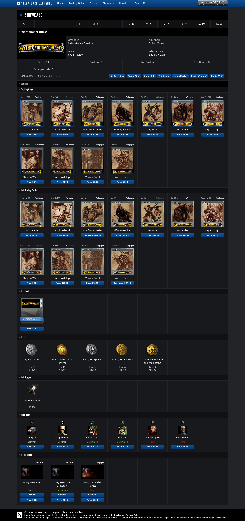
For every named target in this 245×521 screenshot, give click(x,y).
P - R (113, 24)
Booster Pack (27, 291)
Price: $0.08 (62, 182)
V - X (149, 24)
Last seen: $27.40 (122, 283)
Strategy (78, 54)
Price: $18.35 (183, 235)
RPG (70, 54)
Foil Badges (26, 377)
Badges (25, 337)
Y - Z (166, 24)
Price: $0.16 (32, 182)
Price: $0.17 (122, 446)
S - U (131, 24)
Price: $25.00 (213, 235)
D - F (43, 24)
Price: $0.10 (122, 182)
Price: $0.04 (122, 134)
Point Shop (164, 76)
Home (60, 3)
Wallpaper (40, 97)
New (219, 24)
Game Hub (149, 76)
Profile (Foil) (217, 76)
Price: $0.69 (182, 446)
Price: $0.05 (32, 134)
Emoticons (26, 414)
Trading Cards (27, 89)
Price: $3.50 (62, 235)
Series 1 (25, 83)
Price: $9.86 (32, 283)
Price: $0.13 (182, 134)
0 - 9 (184, 24)
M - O (96, 24)
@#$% (202, 24)
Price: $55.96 (152, 235)
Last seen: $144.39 (92, 235)
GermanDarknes (76, 512)
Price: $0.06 (212, 134)
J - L (78, 24)
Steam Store (134, 76)
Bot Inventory (117, 76)
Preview (32, 494)
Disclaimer (119, 515)
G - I (61, 24)
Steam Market (180, 76)
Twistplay (89, 43)
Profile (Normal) (199, 76)
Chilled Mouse (156, 43)
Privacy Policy (133, 515)
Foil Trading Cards (29, 190)
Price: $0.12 (62, 446)
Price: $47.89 (122, 235)
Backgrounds (27, 454)
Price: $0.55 (152, 446)
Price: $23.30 (32, 235)
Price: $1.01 (32, 328)
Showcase (108, 3)
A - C (25, 24)
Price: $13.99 (92, 283)
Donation (124, 3)
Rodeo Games (75, 43)
